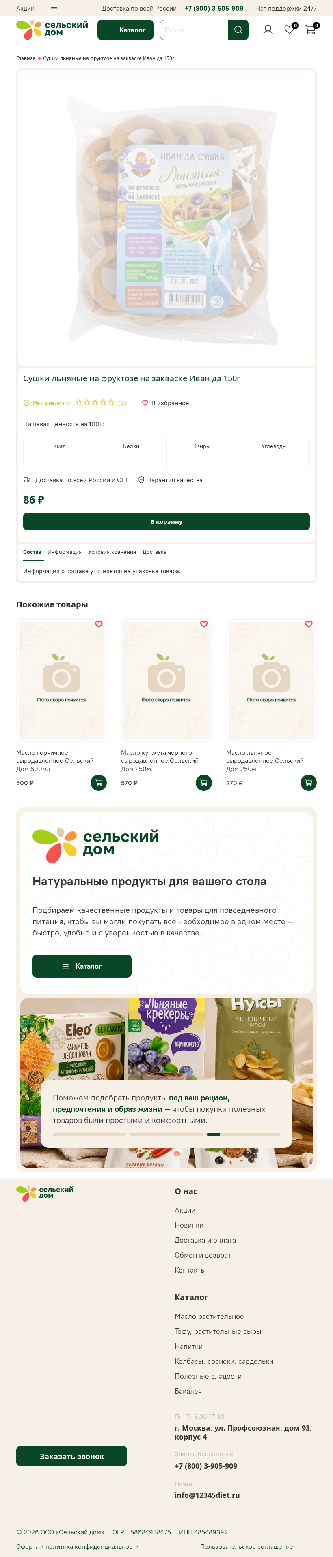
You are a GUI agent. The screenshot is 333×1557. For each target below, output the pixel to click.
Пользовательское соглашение (246, 1547)
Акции (25, 8)
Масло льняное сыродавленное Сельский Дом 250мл (265, 760)
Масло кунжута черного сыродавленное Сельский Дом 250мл (160, 760)
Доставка (154, 552)
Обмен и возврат (203, 1255)
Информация (65, 552)
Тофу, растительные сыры (218, 1331)
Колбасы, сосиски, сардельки (224, 1361)
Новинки (189, 1225)
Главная (26, 58)
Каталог (132, 29)
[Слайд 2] (166, 1134)
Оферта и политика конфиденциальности (77, 1547)
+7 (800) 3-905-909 (206, 1466)
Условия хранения (112, 552)
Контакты (190, 1270)
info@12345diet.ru (207, 1495)
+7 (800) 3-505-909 (214, 8)
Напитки (189, 1346)
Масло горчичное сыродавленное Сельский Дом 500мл (55, 760)
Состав (32, 552)
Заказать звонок (72, 1456)
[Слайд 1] (89, 1134)
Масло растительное (209, 1316)
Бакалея (188, 1391)
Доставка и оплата (205, 1240)
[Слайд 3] (243, 1134)
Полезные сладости (208, 1376)
